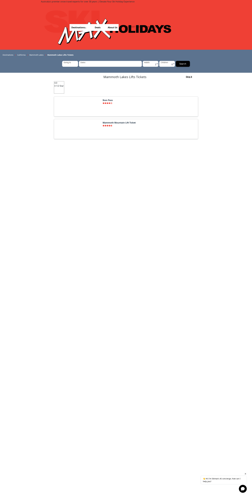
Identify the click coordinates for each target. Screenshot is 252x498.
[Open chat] (243, 489)
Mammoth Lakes (36, 55)
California (21, 55)
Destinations (78, 27)
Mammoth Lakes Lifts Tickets (60, 55)
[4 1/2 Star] (59, 85)
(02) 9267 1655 (133, 26)
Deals (98, 27)
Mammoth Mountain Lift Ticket (119, 122)
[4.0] (59, 82)
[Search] (183, 64)
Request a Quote (151, 26)
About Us (112, 27)
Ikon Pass (108, 100)
